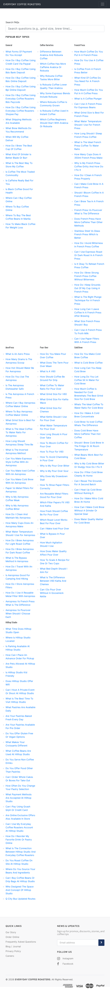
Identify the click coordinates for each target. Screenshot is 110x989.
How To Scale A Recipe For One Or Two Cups (54, 562)
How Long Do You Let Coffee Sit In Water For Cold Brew (86, 380)
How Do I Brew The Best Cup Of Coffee (19, 147)
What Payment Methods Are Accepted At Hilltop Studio (19, 798)
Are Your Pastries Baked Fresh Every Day (19, 718)
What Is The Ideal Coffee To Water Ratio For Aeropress (19, 432)
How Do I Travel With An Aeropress (19, 568)
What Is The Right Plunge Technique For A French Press (87, 300)
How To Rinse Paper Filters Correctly (54, 486)
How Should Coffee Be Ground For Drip (52, 378)
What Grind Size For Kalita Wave (54, 401)
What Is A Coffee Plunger (88, 98)
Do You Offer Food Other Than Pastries (19, 770)
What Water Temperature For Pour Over (53, 427)
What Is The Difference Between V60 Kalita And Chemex (53, 581)
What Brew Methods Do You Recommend (18, 130)
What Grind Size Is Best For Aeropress (20, 422)
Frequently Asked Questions (21, 941)
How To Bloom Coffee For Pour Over (54, 444)
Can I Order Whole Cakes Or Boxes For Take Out (19, 779)
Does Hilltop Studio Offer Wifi (19, 683)
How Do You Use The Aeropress (17, 378)
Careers (10, 955)
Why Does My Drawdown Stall (53, 478)
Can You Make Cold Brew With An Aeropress (19, 481)
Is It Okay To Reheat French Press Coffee (89, 265)
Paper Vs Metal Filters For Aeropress (19, 490)
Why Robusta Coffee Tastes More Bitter (51, 77)
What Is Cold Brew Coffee (88, 362)
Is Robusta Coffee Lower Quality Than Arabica (53, 86)
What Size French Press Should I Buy (87, 323)
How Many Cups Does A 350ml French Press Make (88, 156)
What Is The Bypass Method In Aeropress (17, 559)
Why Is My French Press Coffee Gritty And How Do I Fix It (88, 166)
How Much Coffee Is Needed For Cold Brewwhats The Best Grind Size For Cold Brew (88, 393)
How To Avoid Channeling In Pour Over (54, 458)
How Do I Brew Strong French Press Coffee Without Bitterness (86, 276)
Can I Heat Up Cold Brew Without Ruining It (88, 491)
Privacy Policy (13, 951)
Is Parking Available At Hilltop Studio (18, 648)
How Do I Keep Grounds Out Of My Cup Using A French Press (87, 288)
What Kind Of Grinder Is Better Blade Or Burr (18, 156)
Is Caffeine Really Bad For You (19, 182)
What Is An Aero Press (18, 353)
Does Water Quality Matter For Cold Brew (88, 521)
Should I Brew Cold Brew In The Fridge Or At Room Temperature (89, 446)
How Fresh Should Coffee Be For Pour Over (54, 513)
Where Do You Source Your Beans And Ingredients (20, 871)
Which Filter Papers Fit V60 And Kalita (54, 504)
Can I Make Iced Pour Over (54, 528)
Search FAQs (12, 22)
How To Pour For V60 (51, 451)
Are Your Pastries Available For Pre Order (20, 726)
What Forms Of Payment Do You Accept (19, 53)
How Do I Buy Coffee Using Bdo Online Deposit (21, 79)
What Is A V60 (47, 371)
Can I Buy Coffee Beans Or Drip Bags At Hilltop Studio (20, 879)
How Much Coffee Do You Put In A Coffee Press (88, 91)
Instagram (67, 958)
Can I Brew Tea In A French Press (89, 203)
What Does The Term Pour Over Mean (54, 364)
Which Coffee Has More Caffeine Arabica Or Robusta (53, 67)
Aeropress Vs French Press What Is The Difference (20, 603)
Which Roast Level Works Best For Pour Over (53, 521)
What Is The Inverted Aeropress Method (17, 451)
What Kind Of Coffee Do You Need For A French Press (87, 81)
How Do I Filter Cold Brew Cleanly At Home (88, 474)
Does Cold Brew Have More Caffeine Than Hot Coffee (87, 434)
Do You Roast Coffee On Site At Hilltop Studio (19, 862)
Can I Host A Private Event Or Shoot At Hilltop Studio (20, 691)
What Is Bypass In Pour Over (52, 535)
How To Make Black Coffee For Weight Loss (20, 226)
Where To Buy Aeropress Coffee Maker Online (19, 413)
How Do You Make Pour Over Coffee (53, 355)
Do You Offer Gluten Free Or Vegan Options (19, 735)
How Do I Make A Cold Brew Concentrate (86, 415)
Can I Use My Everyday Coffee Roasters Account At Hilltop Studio (19, 827)
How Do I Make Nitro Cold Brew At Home (88, 500)
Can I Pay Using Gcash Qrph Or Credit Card (18, 808)
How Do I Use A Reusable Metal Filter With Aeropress (20, 594)
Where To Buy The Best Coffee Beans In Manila (18, 217)
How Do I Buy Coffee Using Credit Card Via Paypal (21, 62)
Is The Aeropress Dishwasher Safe (15, 387)
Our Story (11, 932)
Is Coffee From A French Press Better (87, 71)
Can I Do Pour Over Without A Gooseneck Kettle (52, 593)
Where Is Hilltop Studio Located (18, 639)
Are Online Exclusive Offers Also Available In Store (20, 817)
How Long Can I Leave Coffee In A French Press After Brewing (87, 312)
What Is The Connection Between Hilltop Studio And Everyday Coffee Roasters (21, 852)
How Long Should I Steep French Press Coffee (88, 135)
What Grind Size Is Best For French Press (89, 114)
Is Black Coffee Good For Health (19, 191)
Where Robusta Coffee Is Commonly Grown (53, 104)
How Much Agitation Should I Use (51, 544)
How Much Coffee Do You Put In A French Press (88, 53)
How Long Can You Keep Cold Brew (87, 369)
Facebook (67, 963)
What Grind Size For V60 (53, 394)
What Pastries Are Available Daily (20, 709)
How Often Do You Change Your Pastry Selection (20, 787)
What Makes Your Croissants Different (16, 744)
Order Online (12, 937)
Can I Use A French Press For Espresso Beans (88, 105)
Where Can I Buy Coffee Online (19, 199)
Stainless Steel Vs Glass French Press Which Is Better (87, 234)
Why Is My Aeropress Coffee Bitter (17, 507)
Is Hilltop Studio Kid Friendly (16, 674)
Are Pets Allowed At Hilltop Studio (20, 665)
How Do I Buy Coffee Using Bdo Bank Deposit (21, 71)
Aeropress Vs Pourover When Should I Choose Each (18, 613)
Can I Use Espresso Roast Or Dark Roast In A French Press (88, 255)
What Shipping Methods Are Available (19, 121)
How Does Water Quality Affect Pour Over (53, 553)
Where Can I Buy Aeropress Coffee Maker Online (20, 404)
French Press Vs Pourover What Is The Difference (88, 212)
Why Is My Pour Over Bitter (54, 465)
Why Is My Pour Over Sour (54, 470)
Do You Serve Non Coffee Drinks (20, 761)
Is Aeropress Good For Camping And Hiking (18, 577)
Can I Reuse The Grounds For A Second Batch (88, 482)
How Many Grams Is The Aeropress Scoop (19, 361)
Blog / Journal (13, 946)
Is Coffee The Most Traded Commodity (20, 173)
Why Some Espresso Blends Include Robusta (55, 95)
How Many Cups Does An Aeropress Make (19, 525)
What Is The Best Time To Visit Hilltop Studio (19, 700)
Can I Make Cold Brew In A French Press (88, 185)
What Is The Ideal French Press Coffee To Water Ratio (87, 145)
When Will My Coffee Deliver (17, 138)
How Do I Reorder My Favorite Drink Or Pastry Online (19, 839)
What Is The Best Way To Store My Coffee (19, 165)
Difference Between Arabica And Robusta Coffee (51, 55)
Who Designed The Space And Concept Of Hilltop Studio (20, 890)
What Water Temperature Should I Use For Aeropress (20, 533)
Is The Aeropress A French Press (20, 396)
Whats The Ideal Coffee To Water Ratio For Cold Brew (88, 406)
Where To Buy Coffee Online (17, 208)
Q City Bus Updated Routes (20, 898)
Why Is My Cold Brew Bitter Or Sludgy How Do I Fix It (89, 465)
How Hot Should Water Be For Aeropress (20, 369)
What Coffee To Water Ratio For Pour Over (52, 387)
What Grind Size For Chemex (51, 410)
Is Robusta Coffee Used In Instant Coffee (54, 112)
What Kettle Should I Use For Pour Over (53, 418)
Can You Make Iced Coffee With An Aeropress (20, 472)
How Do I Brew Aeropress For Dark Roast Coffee (20, 551)
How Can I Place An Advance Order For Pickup (20, 657)
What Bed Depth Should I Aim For (53, 570)
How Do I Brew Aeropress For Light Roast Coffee (20, 542)
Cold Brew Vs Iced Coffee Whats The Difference (88, 423)
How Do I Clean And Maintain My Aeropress (18, 516)
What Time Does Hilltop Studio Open (18, 630)
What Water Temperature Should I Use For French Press (87, 125)
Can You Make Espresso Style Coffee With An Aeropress (19, 462)
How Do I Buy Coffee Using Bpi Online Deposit (21, 88)
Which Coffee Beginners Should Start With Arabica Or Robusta (54, 123)
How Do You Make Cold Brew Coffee (87, 355)
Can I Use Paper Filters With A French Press (86, 340)
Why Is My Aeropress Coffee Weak (17, 498)
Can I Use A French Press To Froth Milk (88, 331)
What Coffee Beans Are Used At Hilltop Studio (18, 752)
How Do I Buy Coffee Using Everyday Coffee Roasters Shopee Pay (21, 111)
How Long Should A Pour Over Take (53, 436)
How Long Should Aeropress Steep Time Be (19, 443)
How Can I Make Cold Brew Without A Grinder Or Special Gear (89, 510)
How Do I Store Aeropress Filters (20, 586)
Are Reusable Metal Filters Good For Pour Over (54, 495)
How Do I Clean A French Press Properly (88, 177)
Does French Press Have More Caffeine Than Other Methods (88, 222)
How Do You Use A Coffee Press (88, 62)
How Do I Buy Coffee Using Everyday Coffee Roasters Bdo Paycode (21, 98)
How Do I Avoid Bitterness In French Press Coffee (88, 245)
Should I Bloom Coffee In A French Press (89, 194)
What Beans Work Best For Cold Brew (88, 456)
